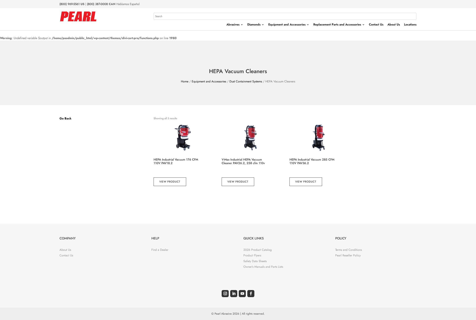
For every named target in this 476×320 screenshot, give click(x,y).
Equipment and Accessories (286, 25)
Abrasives (232, 25)
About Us (393, 25)
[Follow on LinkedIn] (233, 293)
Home (184, 81)
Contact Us (376, 25)
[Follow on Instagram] (225, 293)
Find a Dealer (159, 250)
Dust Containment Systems (245, 81)
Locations (410, 25)
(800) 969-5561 (70, 4)
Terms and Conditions (348, 250)
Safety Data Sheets (255, 261)
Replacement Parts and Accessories (337, 25)
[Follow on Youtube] (242, 293)
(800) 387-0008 (97, 4)
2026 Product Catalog (257, 250)
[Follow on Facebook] (250, 293)
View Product (169, 181)
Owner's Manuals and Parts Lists (263, 267)
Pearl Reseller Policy (348, 255)
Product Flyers (252, 255)
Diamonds (253, 25)
